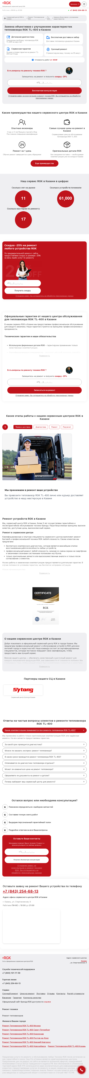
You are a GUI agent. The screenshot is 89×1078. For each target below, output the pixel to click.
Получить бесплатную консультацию (27, 860)
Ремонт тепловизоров (12, 1016)
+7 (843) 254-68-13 (78, 10)
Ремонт (54, 427)
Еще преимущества (44, 163)
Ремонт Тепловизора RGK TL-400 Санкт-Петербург (26, 1030)
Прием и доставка (22, 427)
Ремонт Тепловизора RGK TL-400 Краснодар (23, 1034)
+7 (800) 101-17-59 (11, 973)
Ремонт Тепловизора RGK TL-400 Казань (67, 1046)
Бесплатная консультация (44, 91)
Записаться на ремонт (44, 390)
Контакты (60, 994)
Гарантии (17, 998)
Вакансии (6, 998)
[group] (23, 691)
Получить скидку (23, 291)
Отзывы (51, 994)
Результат (67, 427)
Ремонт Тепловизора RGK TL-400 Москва (21, 1026)
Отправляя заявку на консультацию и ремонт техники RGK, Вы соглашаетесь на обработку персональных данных (26, 869)
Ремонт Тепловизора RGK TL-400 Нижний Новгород (26, 1042)
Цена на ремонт (27, 994)
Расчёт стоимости (75, 994)
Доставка (40, 994)
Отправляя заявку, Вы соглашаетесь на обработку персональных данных (44, 296)
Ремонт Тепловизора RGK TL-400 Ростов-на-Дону (25, 1038)
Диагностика (41, 427)
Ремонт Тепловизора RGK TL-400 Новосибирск (24, 1046)
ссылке (47, 1002)
